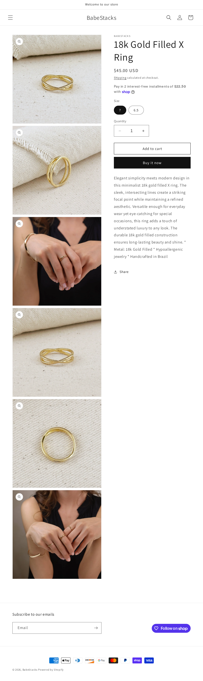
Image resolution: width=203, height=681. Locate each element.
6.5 (136, 110)
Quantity (120, 121)
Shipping (120, 77)
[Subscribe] (95, 628)
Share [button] (124, 271)
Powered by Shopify (51, 669)
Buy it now (152, 162)
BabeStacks (30, 669)
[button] (10, 17)
